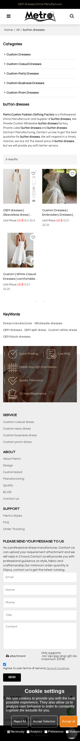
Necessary (17, 731)
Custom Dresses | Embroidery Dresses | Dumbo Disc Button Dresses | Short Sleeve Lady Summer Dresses (58, 213)
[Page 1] (36, 301)
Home (8, 29)
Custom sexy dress (17, 428)
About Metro (12, 458)
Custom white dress (62, 330)
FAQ (6, 522)
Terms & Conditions (57, 668)
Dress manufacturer (17, 323)
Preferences (56, 731)
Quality (8, 485)
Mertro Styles (12, 515)
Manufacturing (13, 478)
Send (12, 677)
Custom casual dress (18, 422)
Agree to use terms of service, (36, 668)
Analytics (36, 731)
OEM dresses (12, 330)
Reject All (20, 721)
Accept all (68, 721)
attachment (18, 656)
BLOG (7, 492)
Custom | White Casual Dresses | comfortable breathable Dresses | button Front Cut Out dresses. (19, 276)
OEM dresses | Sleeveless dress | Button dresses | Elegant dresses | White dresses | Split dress (20, 213)
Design (8, 465)
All (18, 29)
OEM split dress (35, 330)
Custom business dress (20, 435)
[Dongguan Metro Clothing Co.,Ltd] (40, 16)
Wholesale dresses (48, 323)
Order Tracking (14, 529)
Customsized (12, 472)
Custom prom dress (17, 442)
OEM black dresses (16, 336)
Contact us (11, 498)
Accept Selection (44, 721)
